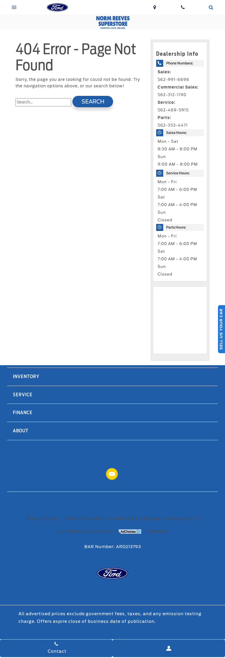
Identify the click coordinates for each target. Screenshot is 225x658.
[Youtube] (112, 474)
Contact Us (121, 518)
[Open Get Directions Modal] (155, 7)
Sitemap (149, 518)
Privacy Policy (43, 518)
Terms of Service (83, 518)
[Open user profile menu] (168, 648)
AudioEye (157, 531)
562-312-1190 (172, 95)
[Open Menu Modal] (14, 7)
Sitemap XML (180, 518)
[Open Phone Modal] (183, 7)
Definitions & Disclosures (85, 531)
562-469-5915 (173, 110)
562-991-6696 (173, 79)
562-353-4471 (173, 125)
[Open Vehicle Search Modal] (211, 7)
